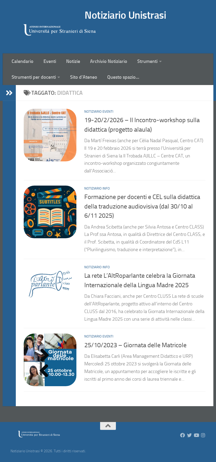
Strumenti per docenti (34, 77)
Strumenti (147, 61)
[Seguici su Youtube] (196, 435)
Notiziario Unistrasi (125, 15)
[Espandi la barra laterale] (9, 93)
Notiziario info (97, 188)
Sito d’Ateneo (83, 77)
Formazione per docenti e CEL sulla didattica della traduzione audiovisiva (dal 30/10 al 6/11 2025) (142, 206)
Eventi (49, 61)
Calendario (22, 61)
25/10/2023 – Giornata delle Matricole (135, 345)
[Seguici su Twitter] (189, 435)
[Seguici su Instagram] (203, 435)
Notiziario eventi (98, 111)
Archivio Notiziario (108, 61)
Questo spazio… (123, 77)
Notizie (73, 61)
